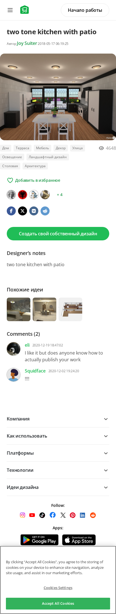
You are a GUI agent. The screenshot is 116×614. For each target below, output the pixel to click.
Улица (77, 148)
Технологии (20, 470)
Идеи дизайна (23, 487)
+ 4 (60, 194)
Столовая (10, 166)
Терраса (22, 148)
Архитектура (35, 166)
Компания (18, 419)
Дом (5, 148)
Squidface (35, 371)
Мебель (42, 148)
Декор (61, 148)
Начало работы (85, 10)
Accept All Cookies (58, 603)
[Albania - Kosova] (22, 194)
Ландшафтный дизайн (48, 157)
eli (27, 345)
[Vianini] (45, 194)
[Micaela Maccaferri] (11, 194)
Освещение (12, 157)
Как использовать (27, 436)
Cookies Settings (58, 587)
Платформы (20, 453)
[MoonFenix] (33, 194)
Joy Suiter (27, 43)
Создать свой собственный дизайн (58, 234)
